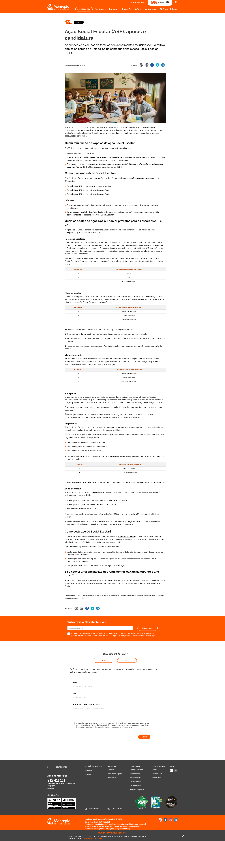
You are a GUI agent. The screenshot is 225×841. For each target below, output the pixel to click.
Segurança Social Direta (77, 555)
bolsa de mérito (98, 492)
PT (171, 770)
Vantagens (101, 9)
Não (127, 660)
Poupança (114, 9)
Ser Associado (83, 9)
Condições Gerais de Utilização (97, 822)
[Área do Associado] (160, 3)
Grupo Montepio (135, 774)
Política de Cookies (137, 824)
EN (176, 770)
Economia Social (157, 774)
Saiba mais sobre (92, 838)
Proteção (126, 9)
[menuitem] (84, 9)
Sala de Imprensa (135, 785)
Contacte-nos (138, 2)
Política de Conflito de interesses (126, 826)
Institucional (150, 9)
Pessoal (79, 22)
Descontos (110, 770)
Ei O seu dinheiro (158, 766)
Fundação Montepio (136, 770)
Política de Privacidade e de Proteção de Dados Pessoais (107, 824)
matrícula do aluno (126, 536)
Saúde (137, 9)
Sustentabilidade (135, 782)
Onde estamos (117, 809)
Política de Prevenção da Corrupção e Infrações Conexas (107, 829)
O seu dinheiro (170, 9)
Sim (103, 660)
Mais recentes (156, 778)
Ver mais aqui (150, 636)
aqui (130, 727)
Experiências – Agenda (114, 774)
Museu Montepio (135, 778)
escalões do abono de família (141, 178)
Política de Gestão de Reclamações (98, 826)
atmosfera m (111, 778)
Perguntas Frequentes (137, 789)
